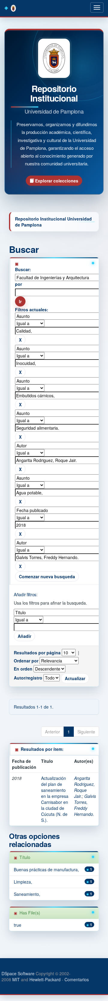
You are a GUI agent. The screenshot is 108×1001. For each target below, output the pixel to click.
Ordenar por (26, 661)
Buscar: (23, 269)
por (18, 284)
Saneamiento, (27, 894)
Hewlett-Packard (45, 979)
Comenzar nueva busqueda (47, 576)
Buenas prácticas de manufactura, (46, 869)
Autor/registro (28, 678)
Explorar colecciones (56, 181)
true (17, 925)
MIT (16, 979)
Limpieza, (23, 882)
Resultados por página (37, 653)
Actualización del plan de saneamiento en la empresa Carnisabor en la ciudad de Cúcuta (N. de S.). (54, 799)
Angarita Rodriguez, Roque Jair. (84, 787)
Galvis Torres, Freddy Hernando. (85, 805)
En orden (23, 669)
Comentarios (76, 979)
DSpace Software (18, 973)
